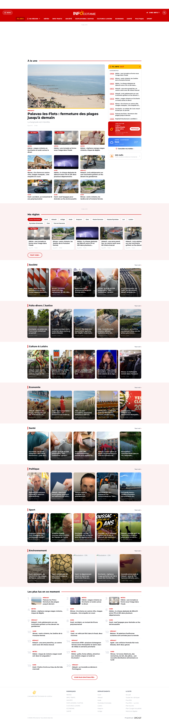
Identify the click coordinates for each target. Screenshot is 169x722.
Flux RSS (129, 700)
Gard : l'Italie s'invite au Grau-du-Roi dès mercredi (47, 668)
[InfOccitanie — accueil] (84, 12)
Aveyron (100, 708)
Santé (32, 428)
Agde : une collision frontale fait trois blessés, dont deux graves (124, 644)
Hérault (100, 697)
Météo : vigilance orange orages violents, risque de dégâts (92, 149)
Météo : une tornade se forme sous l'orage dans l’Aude (65, 149)
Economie (34, 387)
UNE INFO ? (152, 12)
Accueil (128, 695)
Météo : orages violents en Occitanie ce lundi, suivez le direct (38, 150)
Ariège (100, 711)
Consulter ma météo (126, 148)
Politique (34, 469)
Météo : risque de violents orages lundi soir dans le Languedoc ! (47, 655)
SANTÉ (129, 19)
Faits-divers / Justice (41, 305)
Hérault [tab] (54, 219)
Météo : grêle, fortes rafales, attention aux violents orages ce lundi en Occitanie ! (85, 656)
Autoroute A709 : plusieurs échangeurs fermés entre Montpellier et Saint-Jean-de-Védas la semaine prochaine (87, 645)
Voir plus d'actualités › (84, 677)
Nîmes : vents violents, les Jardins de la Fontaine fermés (91, 198)
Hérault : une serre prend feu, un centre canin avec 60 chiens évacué (110, 243)
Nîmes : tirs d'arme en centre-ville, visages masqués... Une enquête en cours (39, 174)
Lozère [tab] (131, 219)
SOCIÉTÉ (69, 19)
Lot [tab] (123, 219)
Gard (99, 695)
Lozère (100, 706)
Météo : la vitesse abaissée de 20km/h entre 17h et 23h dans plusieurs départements (65, 174)
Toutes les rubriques (132, 697)
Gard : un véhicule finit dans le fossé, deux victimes (86, 634)
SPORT (149, 19)
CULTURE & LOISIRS (104, 19)
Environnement (38, 550)
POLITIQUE (139, 19)
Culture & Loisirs (38, 346)
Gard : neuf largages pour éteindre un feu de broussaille (65, 198)
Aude (99, 700)
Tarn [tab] (48, 223)
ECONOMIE (119, 19)
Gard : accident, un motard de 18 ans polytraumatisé (40, 198)
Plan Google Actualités (133, 708)
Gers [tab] (87, 219)
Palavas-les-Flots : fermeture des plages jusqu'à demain (63, 116)
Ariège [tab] (62, 219)
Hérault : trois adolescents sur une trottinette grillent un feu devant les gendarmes (91, 174)
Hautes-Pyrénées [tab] (113, 219)
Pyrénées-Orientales (104, 703)
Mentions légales (131, 711)
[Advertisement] (84, 40)
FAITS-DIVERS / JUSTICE (84, 19)
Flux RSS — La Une (132, 703)
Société (33, 264)
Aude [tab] (70, 219)
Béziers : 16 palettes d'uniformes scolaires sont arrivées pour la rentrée (124, 634)
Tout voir (35, 255)
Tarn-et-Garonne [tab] (59, 223)
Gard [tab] (46, 219)
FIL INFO (20, 19)
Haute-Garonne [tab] (98, 219)
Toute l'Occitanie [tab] (34, 219)
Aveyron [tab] (79, 219)
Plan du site (130, 706)
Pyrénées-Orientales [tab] (36, 223)
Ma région (33, 19)
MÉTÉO (46, 19)
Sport (32, 509)
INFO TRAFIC (57, 19)
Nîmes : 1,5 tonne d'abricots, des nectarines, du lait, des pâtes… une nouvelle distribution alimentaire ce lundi (124, 657)
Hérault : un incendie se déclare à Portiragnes (84, 668)
